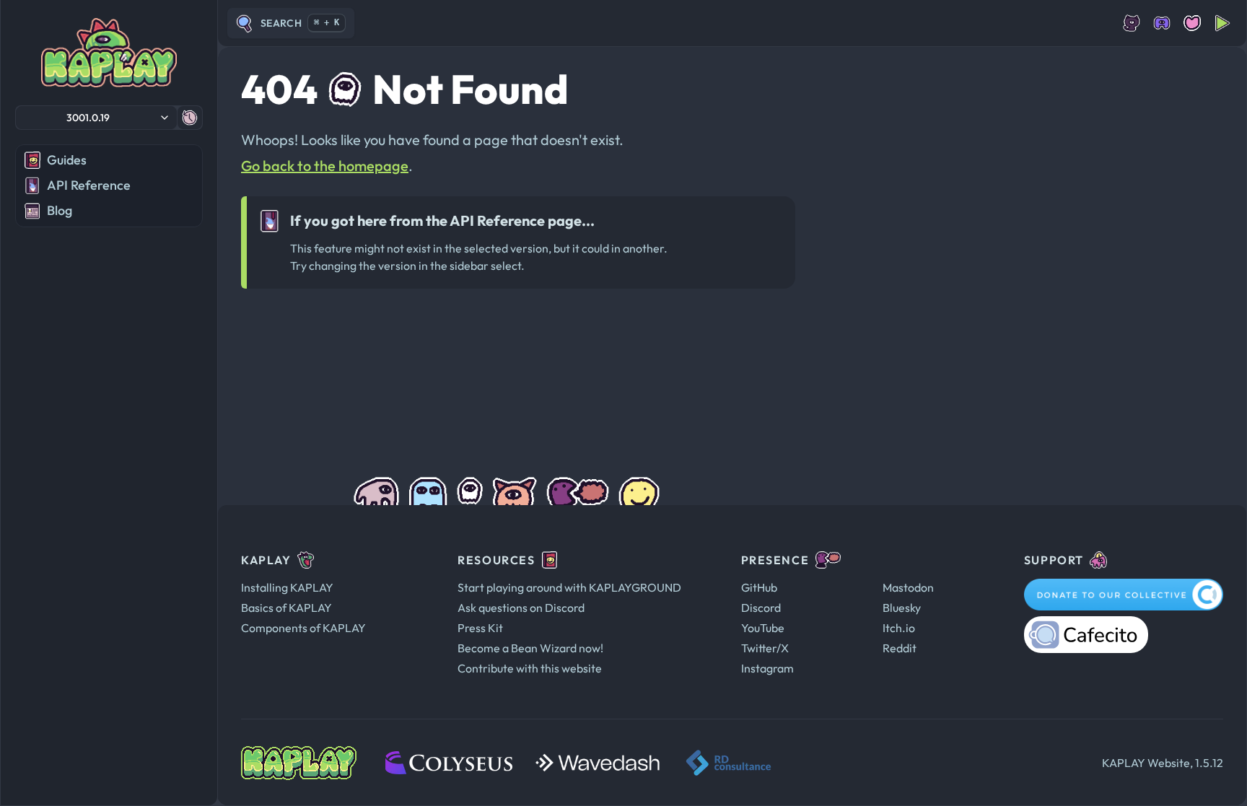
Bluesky (902, 607)
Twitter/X (765, 648)
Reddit (899, 648)
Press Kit (480, 628)
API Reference (89, 185)
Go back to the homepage (324, 166)
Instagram (767, 668)
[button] (96, 117)
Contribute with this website (530, 668)
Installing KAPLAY (287, 587)
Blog (59, 210)
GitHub (759, 587)
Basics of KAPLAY (286, 607)
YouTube (762, 628)
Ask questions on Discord (521, 607)
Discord (761, 607)
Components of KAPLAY (303, 628)
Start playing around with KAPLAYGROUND (569, 587)
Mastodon (908, 587)
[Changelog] (190, 117)
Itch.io (899, 628)
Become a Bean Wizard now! (530, 648)
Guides (67, 160)
